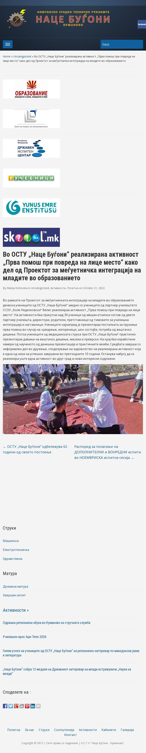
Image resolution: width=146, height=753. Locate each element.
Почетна (72, 288)
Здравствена (12, 559)
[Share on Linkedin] (32, 706)
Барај (138, 44)
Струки (44, 730)
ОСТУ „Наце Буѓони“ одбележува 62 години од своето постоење (35, 449)
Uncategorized (22, 56)
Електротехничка (16, 550)
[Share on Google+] (16, 706)
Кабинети (109, 730)
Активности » (16, 610)
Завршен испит (14, 595)
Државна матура (15, 586)
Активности (58, 288)
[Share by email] (38, 706)
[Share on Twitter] (10, 706)
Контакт (70, 735)
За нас (29, 730)
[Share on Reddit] (21, 706)
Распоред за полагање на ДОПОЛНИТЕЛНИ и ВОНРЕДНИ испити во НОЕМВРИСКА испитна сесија (107, 452)
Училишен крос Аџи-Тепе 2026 (25, 637)
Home (6, 56)
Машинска (11, 541)
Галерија (127, 730)
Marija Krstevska (17, 288)
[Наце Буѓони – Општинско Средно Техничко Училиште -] (73, 18)
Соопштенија (64, 730)
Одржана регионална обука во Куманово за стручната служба (46, 623)
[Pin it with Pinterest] (27, 706)
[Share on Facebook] (5, 706)
